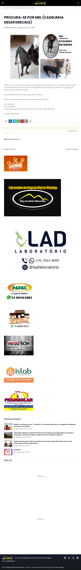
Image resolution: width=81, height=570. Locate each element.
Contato (5, 8)
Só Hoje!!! (17, 450)
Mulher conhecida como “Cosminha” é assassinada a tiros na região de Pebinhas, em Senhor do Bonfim (45, 425)
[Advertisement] (40, 492)
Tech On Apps (59, 567)
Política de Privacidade (18, 8)
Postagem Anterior (9, 149)
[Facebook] (10, 121)
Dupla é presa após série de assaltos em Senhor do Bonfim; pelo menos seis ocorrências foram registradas (43, 442)
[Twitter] (14, 121)
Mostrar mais (72, 131)
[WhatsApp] (18, 121)
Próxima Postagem (72, 149)
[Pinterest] (22, 121)
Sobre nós (31, 8)
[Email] (26, 121)
